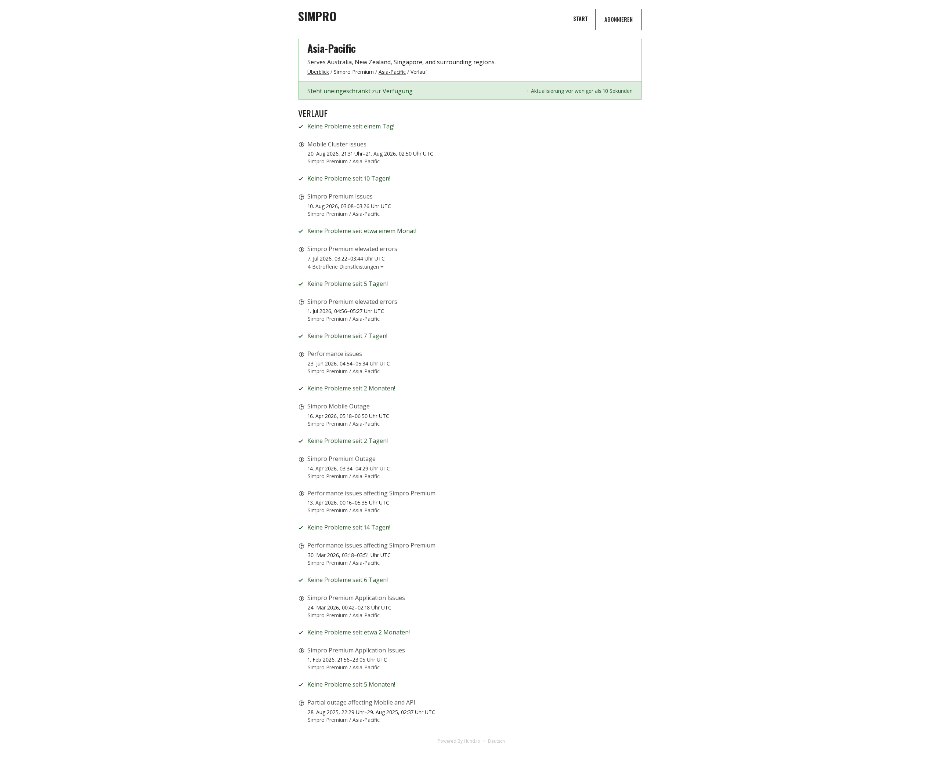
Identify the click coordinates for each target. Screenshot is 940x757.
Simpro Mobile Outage (338, 406)
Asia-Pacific (331, 48)
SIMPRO (317, 16)
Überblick (318, 71)
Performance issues (334, 354)
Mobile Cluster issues (336, 144)
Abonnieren (618, 19)
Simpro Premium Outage (341, 459)
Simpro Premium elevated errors (352, 249)
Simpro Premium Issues (340, 196)
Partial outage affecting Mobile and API (361, 702)
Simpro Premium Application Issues (356, 598)
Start (580, 18)
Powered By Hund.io (459, 741)
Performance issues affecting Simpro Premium (371, 493)
